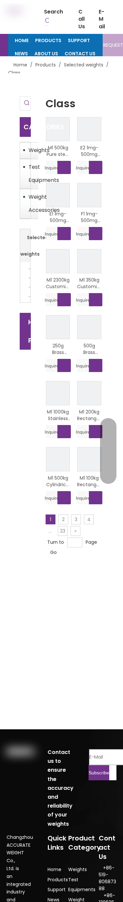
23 (62, 531)
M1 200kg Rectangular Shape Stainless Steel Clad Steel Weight (89, 415)
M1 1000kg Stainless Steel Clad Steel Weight (58, 415)
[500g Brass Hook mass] (89, 326)
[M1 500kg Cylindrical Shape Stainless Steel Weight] (58, 459)
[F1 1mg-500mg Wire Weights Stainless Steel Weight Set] (89, 194)
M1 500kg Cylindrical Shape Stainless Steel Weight (58, 481)
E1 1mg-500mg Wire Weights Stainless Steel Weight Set (58, 217)
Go (53, 552)
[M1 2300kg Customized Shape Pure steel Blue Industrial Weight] (58, 261)
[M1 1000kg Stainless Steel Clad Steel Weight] (58, 392)
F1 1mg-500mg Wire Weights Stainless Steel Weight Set (89, 217)
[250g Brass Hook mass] (58, 326)
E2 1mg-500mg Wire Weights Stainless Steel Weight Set (89, 151)
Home (54, 869)
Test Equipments (32, 173)
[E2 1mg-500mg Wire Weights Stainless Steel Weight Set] (89, 128)
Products (58, 879)
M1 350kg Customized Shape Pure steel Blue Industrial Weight (89, 283)
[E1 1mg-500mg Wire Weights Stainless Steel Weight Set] (58, 194)
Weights (32, 150)
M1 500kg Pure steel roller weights (58, 151)
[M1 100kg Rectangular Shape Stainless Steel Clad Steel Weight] (89, 459)
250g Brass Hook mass (58, 349)
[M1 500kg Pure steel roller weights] (58, 128)
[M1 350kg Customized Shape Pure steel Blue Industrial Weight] (89, 261)
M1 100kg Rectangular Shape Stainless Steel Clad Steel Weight (89, 481)
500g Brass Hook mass (89, 349)
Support (57, 889)
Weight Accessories (32, 203)
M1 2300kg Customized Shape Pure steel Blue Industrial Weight (58, 283)
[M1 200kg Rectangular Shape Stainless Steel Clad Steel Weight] (89, 392)
